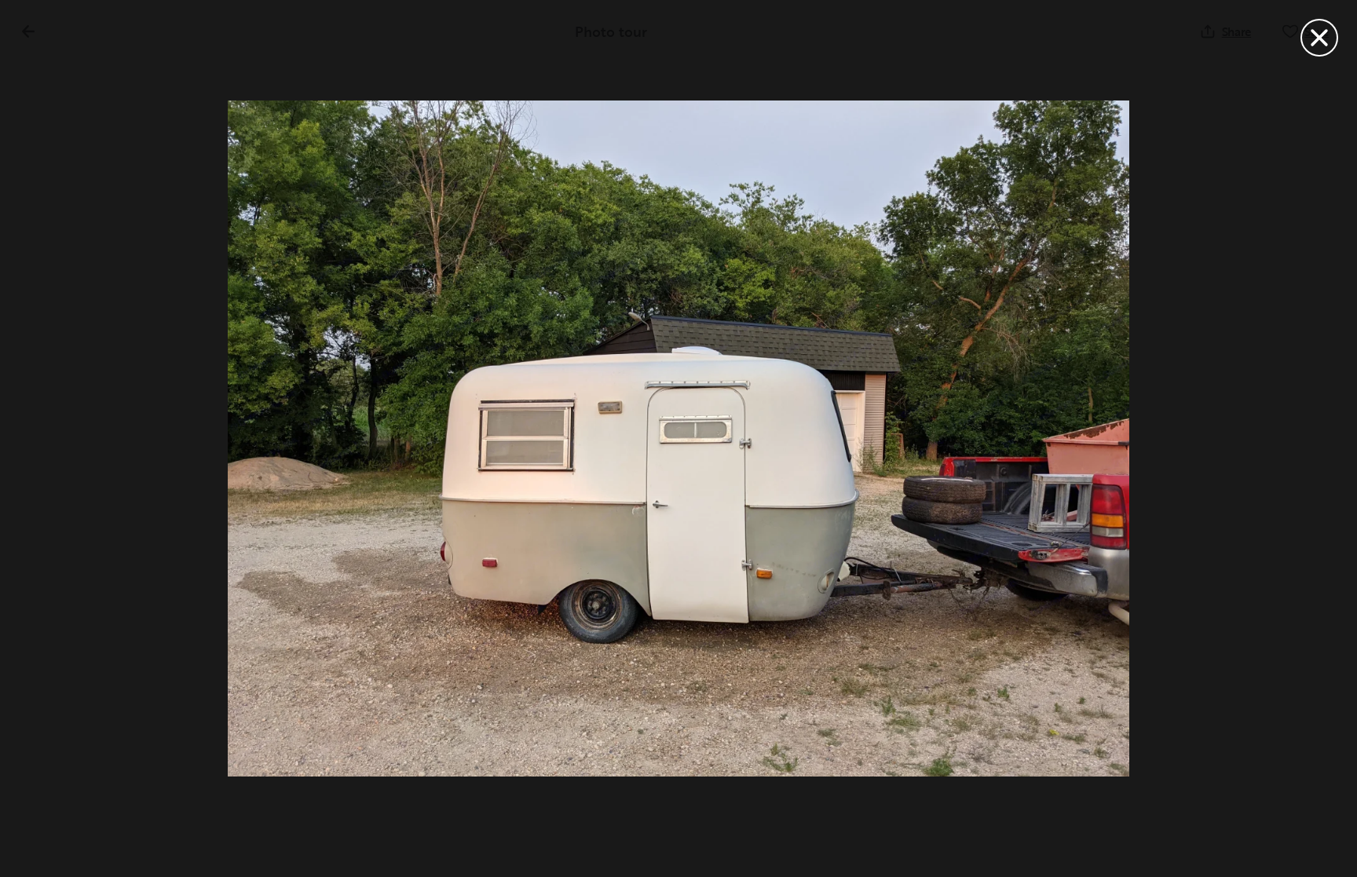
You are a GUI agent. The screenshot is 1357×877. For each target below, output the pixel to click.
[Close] (1319, 38)
